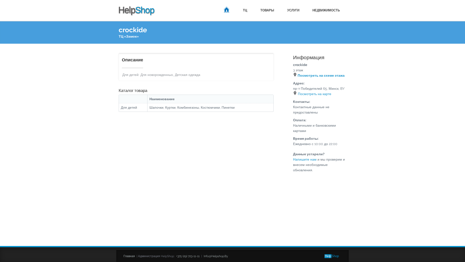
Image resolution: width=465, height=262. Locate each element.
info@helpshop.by (216, 256)
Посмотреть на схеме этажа (321, 75)
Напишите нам (305, 159)
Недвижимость (326, 10)
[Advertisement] (232, 198)
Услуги (293, 10)
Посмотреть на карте (314, 94)
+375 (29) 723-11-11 (188, 256)
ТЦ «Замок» (129, 36)
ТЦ (245, 10)
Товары (267, 10)
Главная (227, 10)
